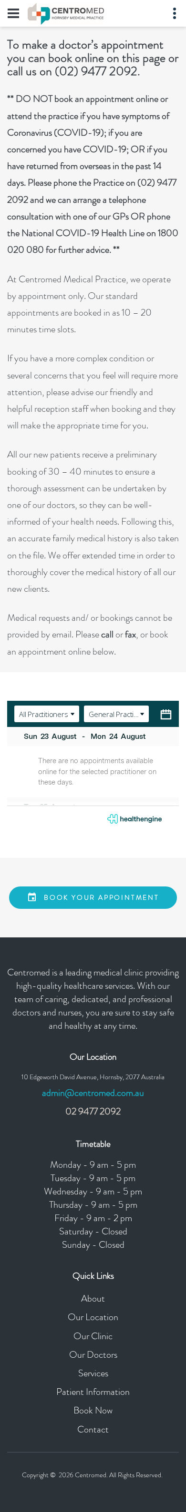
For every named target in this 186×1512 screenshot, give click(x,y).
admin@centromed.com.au (93, 1093)
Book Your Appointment (101, 897)
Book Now (93, 1410)
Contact (93, 1429)
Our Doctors (93, 1355)
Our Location (93, 1317)
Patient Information (93, 1392)
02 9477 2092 (93, 1111)
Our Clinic (93, 1336)
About (93, 1298)
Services (93, 1373)
